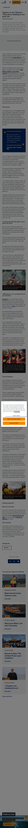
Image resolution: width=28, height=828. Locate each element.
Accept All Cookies (14, 423)
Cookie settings (16, 415)
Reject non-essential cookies (14, 419)
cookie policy (17, 411)
